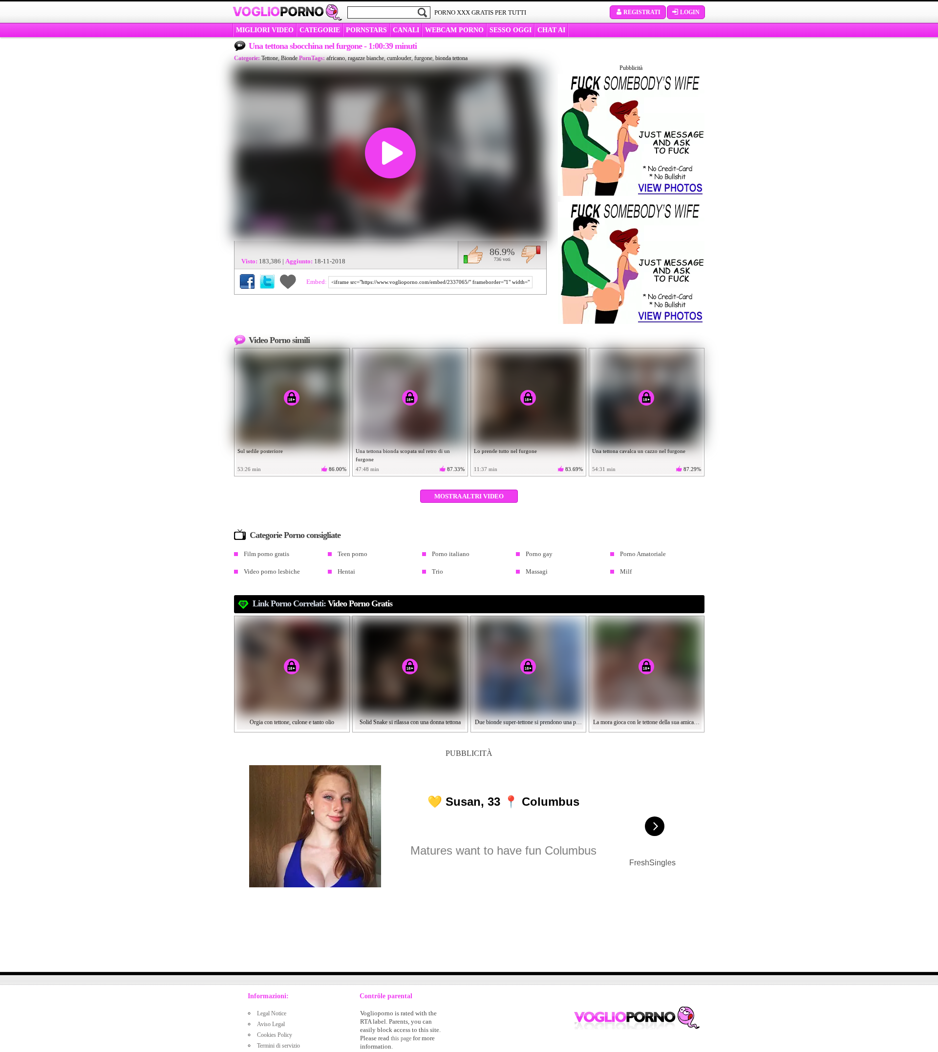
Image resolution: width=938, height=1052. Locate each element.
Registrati (642, 12)
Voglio (278, 11)
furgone (423, 58)
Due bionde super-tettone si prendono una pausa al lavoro (528, 722)
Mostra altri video (469, 496)
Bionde (289, 58)
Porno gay (539, 554)
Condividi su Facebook (247, 281)
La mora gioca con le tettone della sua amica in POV (647, 722)
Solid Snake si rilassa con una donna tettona (410, 722)
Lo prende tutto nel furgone (505, 451)
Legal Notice (271, 1013)
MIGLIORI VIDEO (265, 30)
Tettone (269, 58)
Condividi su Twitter (267, 281)
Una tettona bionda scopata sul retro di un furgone (403, 455)
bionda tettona (451, 58)
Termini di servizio (278, 1045)
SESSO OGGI (511, 30)
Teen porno (352, 554)
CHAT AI (551, 30)
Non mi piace (530, 254)
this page (401, 1038)
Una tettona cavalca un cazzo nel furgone (638, 451)
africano (335, 58)
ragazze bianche (366, 58)
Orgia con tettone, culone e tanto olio (292, 722)
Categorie (319, 30)
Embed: (317, 281)
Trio (437, 571)
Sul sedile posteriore (260, 451)
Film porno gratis (266, 554)
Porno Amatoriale (643, 554)
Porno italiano (450, 554)
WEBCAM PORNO (454, 30)
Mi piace (473, 254)
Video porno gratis (360, 603)
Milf (626, 571)
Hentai (346, 571)
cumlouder (399, 58)
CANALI (406, 30)
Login (690, 12)
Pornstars (366, 30)
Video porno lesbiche (272, 571)
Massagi (537, 571)
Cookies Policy (274, 1034)
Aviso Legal (271, 1024)
